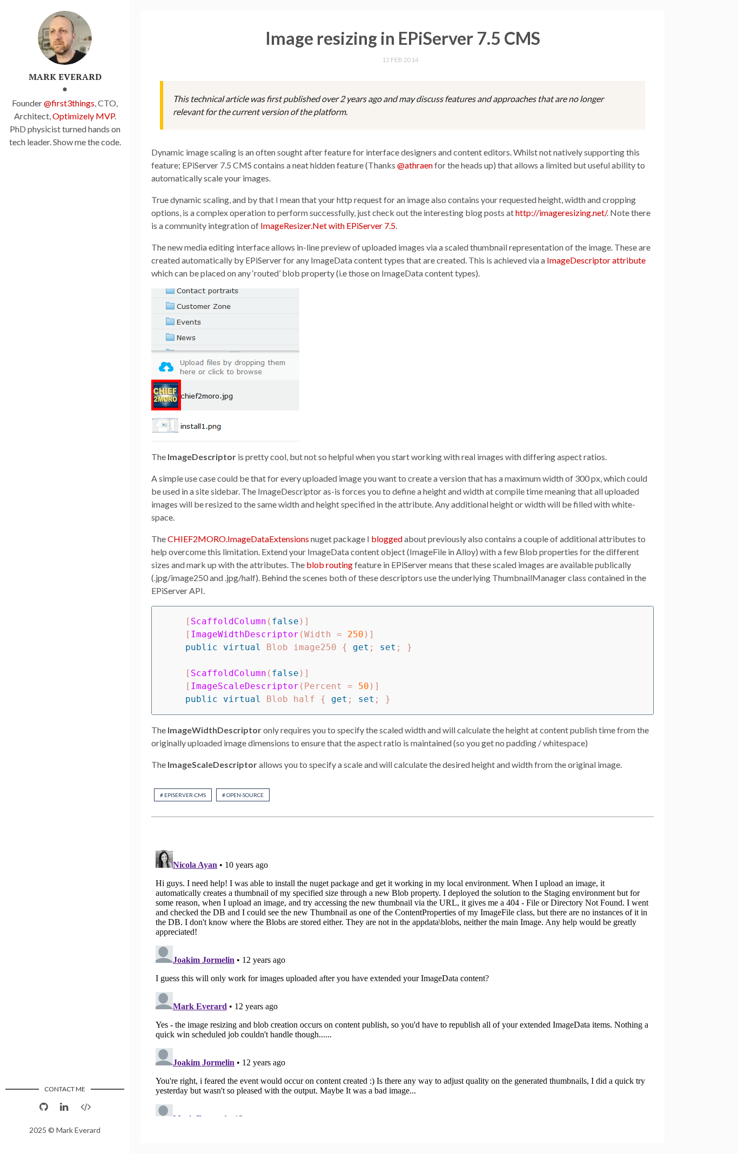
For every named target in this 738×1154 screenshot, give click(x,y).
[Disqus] (402, 981)
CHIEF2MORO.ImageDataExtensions (238, 539)
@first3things (69, 103)
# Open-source (243, 795)
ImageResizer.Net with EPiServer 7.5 (327, 225)
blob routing (329, 564)
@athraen (415, 165)
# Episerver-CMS (183, 795)
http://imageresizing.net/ (561, 212)
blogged (386, 539)
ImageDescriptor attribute (596, 260)
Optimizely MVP (83, 116)
